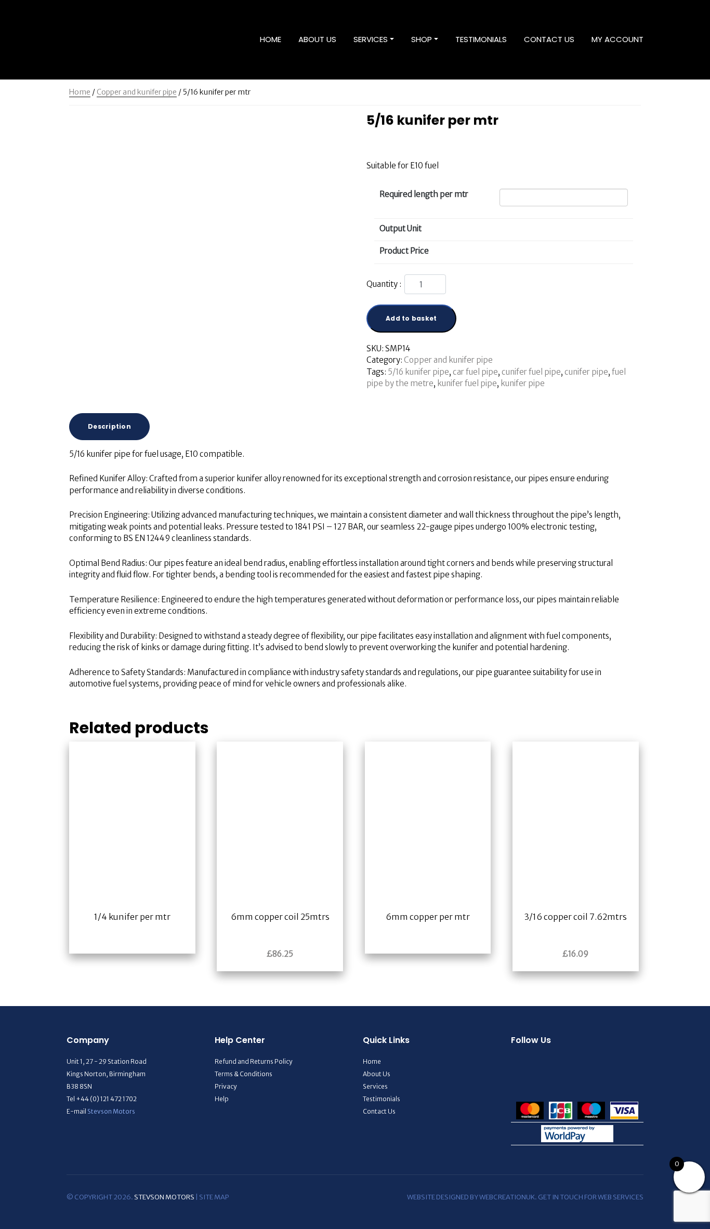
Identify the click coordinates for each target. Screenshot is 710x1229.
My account (617, 39)
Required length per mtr (423, 194)
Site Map (214, 1197)
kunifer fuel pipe (467, 383)
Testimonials (481, 39)
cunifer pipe (586, 372)
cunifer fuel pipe (531, 372)
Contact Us (549, 39)
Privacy (225, 1086)
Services (370, 39)
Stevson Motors (111, 1111)
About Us (317, 39)
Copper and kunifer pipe (137, 92)
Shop (421, 39)
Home (270, 39)
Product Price (404, 251)
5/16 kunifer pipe (418, 372)
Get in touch (560, 1197)
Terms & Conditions (243, 1074)
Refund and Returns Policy (253, 1061)
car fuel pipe (475, 372)
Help (222, 1099)
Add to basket (411, 318)
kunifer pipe (523, 383)
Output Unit (400, 228)
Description (109, 426)
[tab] (109, 426)
